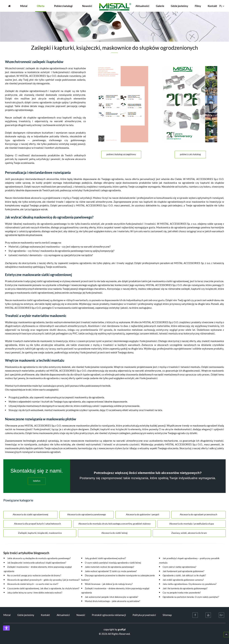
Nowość (80, 614)
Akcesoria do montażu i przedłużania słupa (191, 523)
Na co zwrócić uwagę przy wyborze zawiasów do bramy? (34, 575)
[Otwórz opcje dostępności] (6, 628)
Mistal (23, 5)
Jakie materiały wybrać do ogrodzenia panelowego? (109, 567)
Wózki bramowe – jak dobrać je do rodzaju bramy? (109, 584)
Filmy (198, 5)
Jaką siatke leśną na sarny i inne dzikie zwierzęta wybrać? (34, 592)
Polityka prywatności (144, 614)
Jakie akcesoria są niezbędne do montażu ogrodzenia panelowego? (39, 558)
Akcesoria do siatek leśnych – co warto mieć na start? (32, 584)
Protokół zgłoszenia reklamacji (109, 614)
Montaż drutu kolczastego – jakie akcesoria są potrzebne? (112, 601)
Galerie (160, 5)
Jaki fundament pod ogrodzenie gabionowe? (183, 571)
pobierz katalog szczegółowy (121, 154)
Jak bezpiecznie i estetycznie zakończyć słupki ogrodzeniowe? (36, 562)
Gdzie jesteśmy (179, 5)
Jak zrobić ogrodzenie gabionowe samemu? (183, 579)
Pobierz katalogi (63, 5)
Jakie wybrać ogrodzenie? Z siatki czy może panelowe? (111, 571)
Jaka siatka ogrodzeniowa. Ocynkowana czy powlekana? (189, 584)
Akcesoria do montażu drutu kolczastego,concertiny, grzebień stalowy (114, 523)
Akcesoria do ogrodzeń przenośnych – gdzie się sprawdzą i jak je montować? (43, 579)
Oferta (40, 5)
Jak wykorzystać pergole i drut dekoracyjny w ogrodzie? (111, 597)
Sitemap (167, 614)
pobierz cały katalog (190, 154)
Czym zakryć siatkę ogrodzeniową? (179, 567)
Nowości (87, 5)
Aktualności (142, 5)
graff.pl (122, 629)
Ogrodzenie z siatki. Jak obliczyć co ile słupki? (184, 575)
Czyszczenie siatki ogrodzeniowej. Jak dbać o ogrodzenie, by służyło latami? (43, 588)
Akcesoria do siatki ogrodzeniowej (30, 514)
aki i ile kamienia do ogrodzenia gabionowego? (185, 588)
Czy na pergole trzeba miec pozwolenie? (182, 592)
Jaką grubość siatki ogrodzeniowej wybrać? (105, 558)
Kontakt (212, 5)
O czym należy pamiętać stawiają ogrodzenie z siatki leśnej (113, 562)
